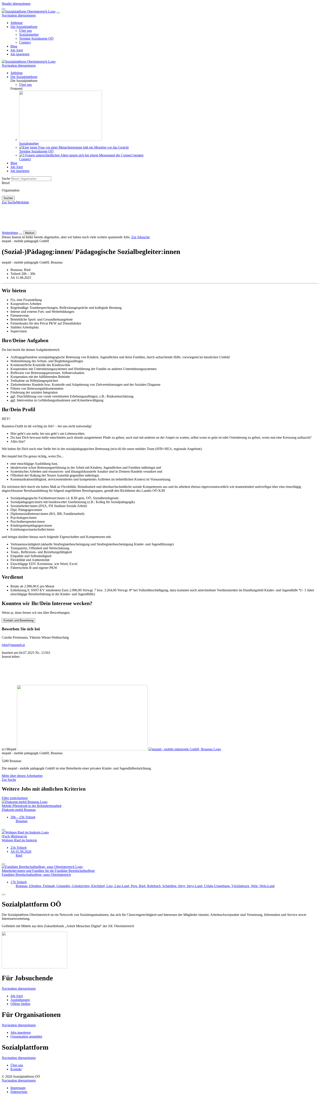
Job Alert (16, 996)
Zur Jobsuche (140, 237)
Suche (6, 178)
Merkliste (22, 202)
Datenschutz (18, 1092)
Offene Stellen (20, 1004)
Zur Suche (9, 202)
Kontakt (16, 1069)
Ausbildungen (20, 1000)
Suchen (8, 198)
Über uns (16, 1065)
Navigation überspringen (19, 15)
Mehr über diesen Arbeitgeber (22, 776)
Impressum (17, 1088)
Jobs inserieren (20, 1032)
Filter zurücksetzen (15, 798)
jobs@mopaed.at (13, 645)
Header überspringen (16, 3)
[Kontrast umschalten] (3, 8)
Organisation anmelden (26, 1036)
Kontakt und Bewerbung (18, 620)
